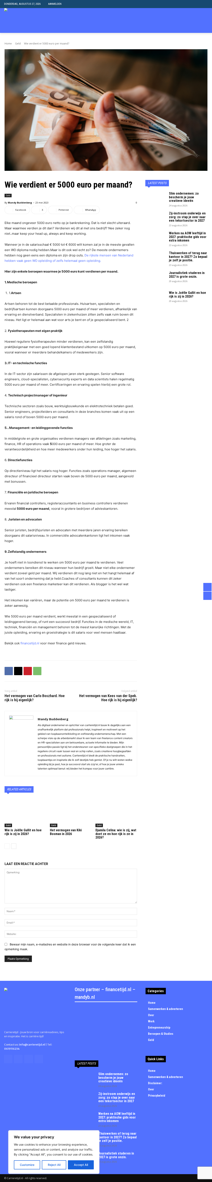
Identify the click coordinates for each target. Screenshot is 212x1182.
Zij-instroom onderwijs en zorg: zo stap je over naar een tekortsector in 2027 (187, 217)
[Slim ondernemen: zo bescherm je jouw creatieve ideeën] (155, 199)
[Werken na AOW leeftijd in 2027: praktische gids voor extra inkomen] (155, 238)
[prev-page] (7, 846)
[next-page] (13, 846)
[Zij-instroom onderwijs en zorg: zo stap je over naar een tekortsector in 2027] (155, 219)
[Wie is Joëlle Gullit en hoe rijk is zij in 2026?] (25, 812)
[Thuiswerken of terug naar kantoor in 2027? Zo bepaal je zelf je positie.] (155, 258)
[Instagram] (18, 1059)
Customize (27, 1164)
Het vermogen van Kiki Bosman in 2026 (66, 832)
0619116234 (12, 1048)
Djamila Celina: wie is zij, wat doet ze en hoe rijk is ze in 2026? (115, 833)
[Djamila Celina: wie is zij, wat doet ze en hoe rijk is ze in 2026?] (116, 812)
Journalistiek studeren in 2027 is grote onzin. (187, 275)
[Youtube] (39, 1059)
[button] (204, 4)
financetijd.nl (30, 643)
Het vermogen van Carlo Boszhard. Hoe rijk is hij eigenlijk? (35, 698)
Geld (18, 43)
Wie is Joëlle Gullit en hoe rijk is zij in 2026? (23, 832)
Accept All (81, 1164)
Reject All (54, 1164)
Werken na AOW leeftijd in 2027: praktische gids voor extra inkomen (187, 236)
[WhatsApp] (37, 671)
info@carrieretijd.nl (32, 1044)
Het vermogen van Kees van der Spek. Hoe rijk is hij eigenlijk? (108, 698)
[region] (53, 1152)
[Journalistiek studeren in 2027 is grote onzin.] (155, 278)
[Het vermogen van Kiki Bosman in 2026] (71, 812)
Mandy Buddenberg (20, 202)
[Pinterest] (28, 671)
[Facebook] (9, 671)
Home (8, 43)
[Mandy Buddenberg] (21, 743)
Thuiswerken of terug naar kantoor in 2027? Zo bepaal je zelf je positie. (188, 256)
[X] (18, 671)
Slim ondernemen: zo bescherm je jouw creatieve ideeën (184, 197)
